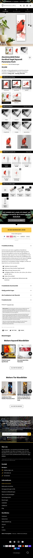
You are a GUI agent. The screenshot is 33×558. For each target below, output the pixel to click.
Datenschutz (5, 519)
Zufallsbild (4, 503)
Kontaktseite (7, 476)
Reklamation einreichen (7, 486)
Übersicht (26, 106)
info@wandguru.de (8, 470)
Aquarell (9, 304)
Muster (30, 106)
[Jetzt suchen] (29, 434)
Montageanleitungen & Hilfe (8, 489)
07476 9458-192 (7, 473)
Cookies (3, 530)
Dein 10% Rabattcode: (16, 220)
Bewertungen (5, 500)
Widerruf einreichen (6, 483)
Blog (3, 508)
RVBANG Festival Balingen (22, 533)
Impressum (4, 516)
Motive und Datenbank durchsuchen (17, 437)
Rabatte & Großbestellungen (8, 492)
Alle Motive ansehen (16, 368)
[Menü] (30, 5)
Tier (14, 377)
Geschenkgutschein (6, 497)
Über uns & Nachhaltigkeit (8, 494)
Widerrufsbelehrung (6, 522)
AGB (3, 527)
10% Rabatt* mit (24, 1)
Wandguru (18, 553)
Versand (4, 524)
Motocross (14, 533)
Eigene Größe (28, 151)
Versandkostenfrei (13, 70)
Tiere (12, 304)
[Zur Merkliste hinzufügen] (29, 57)
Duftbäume (4, 505)
